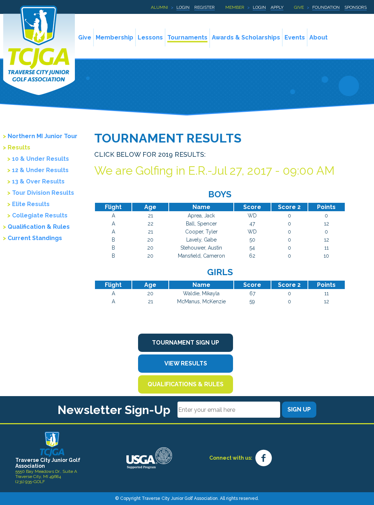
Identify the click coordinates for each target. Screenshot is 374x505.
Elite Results (31, 204)
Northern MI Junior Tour (42, 136)
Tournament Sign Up (185, 342)
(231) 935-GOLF (30, 481)
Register (204, 7)
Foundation (326, 7)
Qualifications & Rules (186, 384)
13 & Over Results (38, 181)
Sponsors (355, 7)
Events (295, 37)
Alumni (159, 7)
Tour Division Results (43, 192)
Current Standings (35, 238)
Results (19, 147)
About (318, 37)
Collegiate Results (40, 215)
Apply (277, 7)
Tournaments (187, 37)
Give (299, 7)
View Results (185, 363)
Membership (114, 37)
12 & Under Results (40, 170)
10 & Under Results (40, 158)
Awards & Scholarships (246, 37)
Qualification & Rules (39, 226)
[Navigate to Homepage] (52, 443)
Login (183, 7)
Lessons (150, 37)
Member (234, 7)
